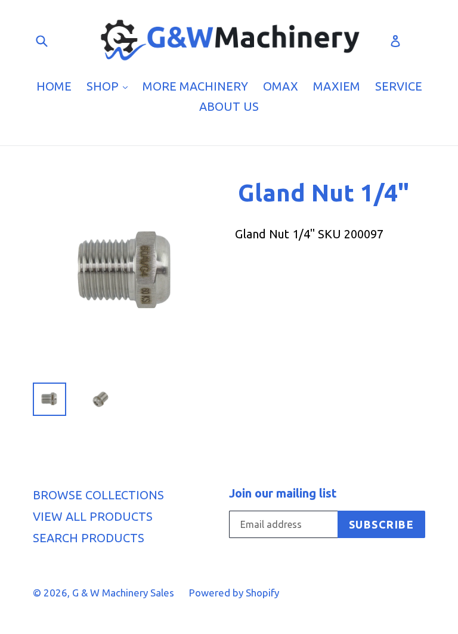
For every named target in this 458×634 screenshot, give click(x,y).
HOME (54, 86)
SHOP (110, 86)
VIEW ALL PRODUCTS (93, 516)
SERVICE (398, 86)
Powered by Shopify (234, 592)
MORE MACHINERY (195, 86)
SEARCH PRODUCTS (88, 538)
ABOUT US (229, 106)
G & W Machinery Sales (123, 592)
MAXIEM (336, 86)
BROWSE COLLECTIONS (98, 495)
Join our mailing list (283, 493)
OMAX (280, 86)
